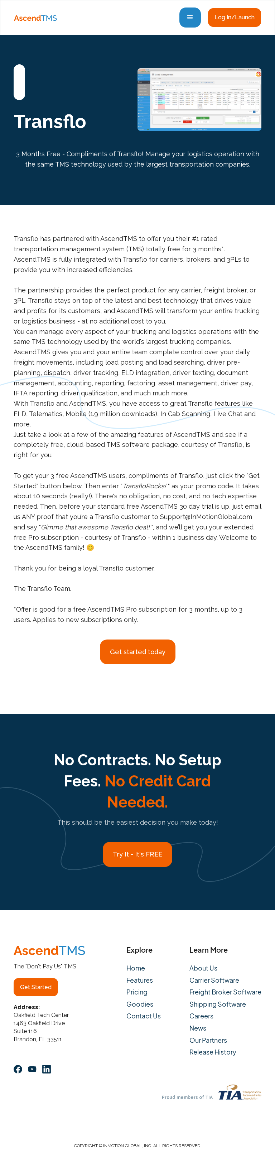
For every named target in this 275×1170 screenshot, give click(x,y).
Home (135, 968)
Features (139, 980)
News (197, 1028)
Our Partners (208, 1040)
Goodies (139, 1004)
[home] (35, 17)
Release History (212, 1052)
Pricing (137, 992)
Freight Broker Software (225, 992)
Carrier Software (214, 980)
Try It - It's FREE (137, 854)
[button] (190, 18)
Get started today (137, 652)
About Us (203, 968)
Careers (201, 1016)
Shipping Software (217, 1004)
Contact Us (143, 1016)
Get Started (36, 987)
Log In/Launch (234, 17)
